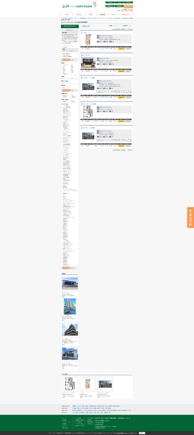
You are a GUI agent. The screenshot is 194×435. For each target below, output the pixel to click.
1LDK (72, 66)
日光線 (94, 410)
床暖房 (65, 186)
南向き (65, 227)
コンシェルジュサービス (69, 217)
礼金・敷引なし (66, 55)
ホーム (64, 418)
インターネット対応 (68, 200)
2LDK (64, 69)
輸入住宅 (65, 252)
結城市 (86, 406)
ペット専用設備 (67, 107)
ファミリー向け (67, 143)
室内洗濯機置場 (67, 144)
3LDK (72, 70)
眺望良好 (65, 126)
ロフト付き (66, 147)
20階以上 (65, 224)
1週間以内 (73, 97)
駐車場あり (66, 218)
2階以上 (65, 220)
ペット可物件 (78, 418)
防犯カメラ (66, 209)
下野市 (103, 35)
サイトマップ (65, 425)
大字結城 (74, 408)
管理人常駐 (66, 125)
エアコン (65, 184)
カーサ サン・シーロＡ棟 (89, 104)
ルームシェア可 (67, 137)
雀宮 (110, 412)
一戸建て (65, 47)
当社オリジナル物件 (80, 425)
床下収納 (65, 187)
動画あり (73, 101)
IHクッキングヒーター (68, 250)
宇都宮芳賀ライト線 (126, 410)
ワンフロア (66, 230)
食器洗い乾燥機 (67, 168)
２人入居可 (66, 119)
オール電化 (66, 155)
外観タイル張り (67, 165)
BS (64, 196)
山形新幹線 (103, 410)
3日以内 (65, 97)
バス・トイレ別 (67, 172)
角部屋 (65, 229)
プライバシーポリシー (67, 421)
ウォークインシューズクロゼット (70, 191)
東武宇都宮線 (114, 410)
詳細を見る (121, 48)
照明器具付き (66, 158)
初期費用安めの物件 (80, 420)
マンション (71, 45)
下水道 (65, 239)
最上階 (65, 226)
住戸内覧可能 (66, 215)
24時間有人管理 (67, 211)
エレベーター (66, 156)
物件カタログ (65, 427)
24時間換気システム (68, 244)
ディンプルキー (67, 208)
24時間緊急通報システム (69, 206)
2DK (72, 67)
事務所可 (65, 117)
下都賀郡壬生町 (92, 406)
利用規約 (64, 423)
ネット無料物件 (79, 421)
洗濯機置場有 (66, 164)
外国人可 (65, 134)
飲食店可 (65, 233)
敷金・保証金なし (67, 53)
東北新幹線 (101, 84)
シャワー (65, 181)
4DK (72, 72)
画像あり (65, 101)
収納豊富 (65, 193)
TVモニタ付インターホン (69, 203)
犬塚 (106, 408)
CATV (65, 197)
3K (71, 69)
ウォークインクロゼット (69, 189)
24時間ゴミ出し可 (67, 214)
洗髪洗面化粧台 (67, 180)
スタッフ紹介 (90, 418)
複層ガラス (66, 254)
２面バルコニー (67, 245)
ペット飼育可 (66, 106)
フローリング (66, 146)
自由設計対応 (66, 255)
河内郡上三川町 (100, 406)
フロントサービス (67, 212)
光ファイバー (66, 199)
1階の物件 (66, 221)
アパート (65, 45)
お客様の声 (89, 420)
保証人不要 (66, 116)
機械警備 (65, 261)
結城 (95, 412)
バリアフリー (66, 120)
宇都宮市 (74, 406)
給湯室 (65, 260)
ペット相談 (66, 241)
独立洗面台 (66, 183)
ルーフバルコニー (67, 153)
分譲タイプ (66, 123)
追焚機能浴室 (66, 174)
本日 (72, 95)
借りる (79, 14)
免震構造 (65, 257)
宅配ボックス (66, 205)
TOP (67, 14)
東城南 (109, 408)
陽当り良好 (66, 110)
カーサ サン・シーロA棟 (88, 127)
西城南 (98, 408)
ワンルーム (65, 64)
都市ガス (65, 238)
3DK (64, 70)
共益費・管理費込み (67, 56)
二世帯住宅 (66, 128)
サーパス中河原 (66, 315)
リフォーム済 (66, 242)
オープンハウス (67, 132)
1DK (64, 66)
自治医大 (106, 39)
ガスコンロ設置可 (67, 135)
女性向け (65, 141)
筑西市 (114, 406)
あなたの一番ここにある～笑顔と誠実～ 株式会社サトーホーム (112, 418)
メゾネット (66, 149)
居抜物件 (65, 235)
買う (91, 14)
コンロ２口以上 (67, 166)
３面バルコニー (67, 247)
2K (63, 67)
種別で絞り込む (69, 30)
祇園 (95, 408)
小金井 (105, 37)
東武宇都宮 (81, 412)
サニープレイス (86, 55)
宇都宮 (76, 412)
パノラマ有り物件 (79, 423)
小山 (105, 62)
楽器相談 (65, 109)
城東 (78, 408)
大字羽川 (107, 58)
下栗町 (102, 408)
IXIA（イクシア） (66, 292)
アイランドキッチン (68, 251)
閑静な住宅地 (66, 111)
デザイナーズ (66, 113)
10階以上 (65, 223)
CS (64, 194)
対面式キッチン (67, 171)
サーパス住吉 (65, 338)
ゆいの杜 (82, 408)
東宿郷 (86, 408)
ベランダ (65, 150)
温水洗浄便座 (66, 177)
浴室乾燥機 (66, 175)
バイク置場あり (67, 161)
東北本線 (101, 37)
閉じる (142, 433)
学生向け (65, 138)
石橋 (98, 412)
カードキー (66, 131)
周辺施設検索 (90, 421)
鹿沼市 (118, 406)
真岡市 (110, 406)
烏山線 (98, 410)
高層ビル (65, 232)
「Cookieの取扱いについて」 (122, 433)
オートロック (66, 202)
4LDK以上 (65, 73)
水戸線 (108, 410)
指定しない (65, 95)
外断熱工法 (66, 264)
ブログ (113, 14)
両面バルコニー (67, 248)
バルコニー (66, 152)
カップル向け (66, 140)
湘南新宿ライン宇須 (103, 60)
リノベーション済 (67, 114)
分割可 (65, 122)
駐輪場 (65, 159)
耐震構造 (65, 258)
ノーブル (84, 32)
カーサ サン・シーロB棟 (88, 77)
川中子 (106, 35)
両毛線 (119, 410)
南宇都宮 (106, 412)
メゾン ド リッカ (67, 362)
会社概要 (102, 14)
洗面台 (65, 178)
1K (71, 64)
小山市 (103, 58)
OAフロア (66, 263)
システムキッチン (67, 169)
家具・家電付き (67, 162)
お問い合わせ (126, 14)
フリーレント (66, 129)
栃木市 (106, 406)
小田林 (86, 412)
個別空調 (65, 236)
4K (63, 72)
